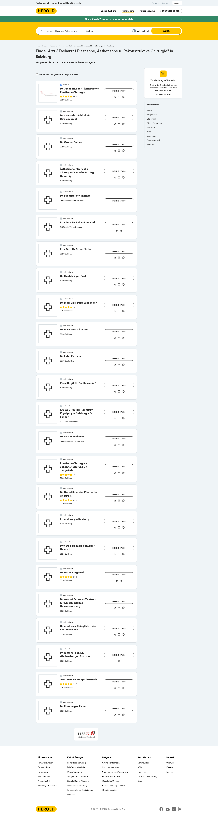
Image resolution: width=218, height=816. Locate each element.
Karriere (155, 3)
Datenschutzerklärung (147, 776)
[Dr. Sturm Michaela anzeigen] (47, 440)
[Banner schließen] (181, 19)
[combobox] (60, 30)
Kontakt (169, 772)
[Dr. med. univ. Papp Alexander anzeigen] (47, 307)
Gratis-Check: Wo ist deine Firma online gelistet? (109, 19)
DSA (140, 781)
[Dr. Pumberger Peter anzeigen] (47, 710)
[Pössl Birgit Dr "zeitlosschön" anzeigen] (47, 387)
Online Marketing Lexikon (113, 785)
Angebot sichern (163, 95)
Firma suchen (44, 767)
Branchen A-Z (44, 776)
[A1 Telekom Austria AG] (86, 734)
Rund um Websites (110, 767)
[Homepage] (46, 11)
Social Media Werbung (77, 785)
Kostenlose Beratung (76, 762)
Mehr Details (119, 91)
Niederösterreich (154, 123)
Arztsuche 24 (44, 781)
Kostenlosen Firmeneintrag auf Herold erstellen (59, 3)
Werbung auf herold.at (48, 785)
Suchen (166, 31)
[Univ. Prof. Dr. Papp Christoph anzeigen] (47, 683)
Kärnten (150, 144)
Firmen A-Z (43, 772)
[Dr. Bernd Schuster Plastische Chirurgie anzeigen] (47, 496)
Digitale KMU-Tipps (110, 781)
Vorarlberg (151, 136)
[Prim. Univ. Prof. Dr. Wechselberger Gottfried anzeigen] (47, 657)
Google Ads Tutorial (111, 776)
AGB (140, 767)
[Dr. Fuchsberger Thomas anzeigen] (47, 200)
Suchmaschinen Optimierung (80, 790)
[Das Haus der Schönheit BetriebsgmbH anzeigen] (47, 119)
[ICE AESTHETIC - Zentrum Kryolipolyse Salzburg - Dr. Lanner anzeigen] (47, 414)
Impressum (142, 772)
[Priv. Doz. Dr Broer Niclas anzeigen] (47, 253)
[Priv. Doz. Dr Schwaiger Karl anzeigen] (47, 226)
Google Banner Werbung (78, 781)
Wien (149, 110)
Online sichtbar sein (111, 762)
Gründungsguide (109, 790)
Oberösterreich (153, 140)
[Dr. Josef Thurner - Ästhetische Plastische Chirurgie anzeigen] (47, 93)
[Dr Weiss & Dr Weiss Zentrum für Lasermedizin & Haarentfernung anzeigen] (47, 603)
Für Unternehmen (171, 11)
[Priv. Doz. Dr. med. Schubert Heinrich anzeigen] (47, 550)
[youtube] (168, 809)
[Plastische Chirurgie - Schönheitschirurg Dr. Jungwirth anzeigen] (47, 468)
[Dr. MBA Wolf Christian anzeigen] (47, 333)
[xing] (180, 809)
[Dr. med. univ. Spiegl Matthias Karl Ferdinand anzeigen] (47, 630)
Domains (71, 794)
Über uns (165, 3)
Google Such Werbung (77, 776)
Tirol (149, 131)
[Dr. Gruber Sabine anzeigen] (47, 146)
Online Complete (74, 772)
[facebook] (161, 809)
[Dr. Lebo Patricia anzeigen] (47, 360)
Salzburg (151, 127)
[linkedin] (174, 809)
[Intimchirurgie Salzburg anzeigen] (47, 523)
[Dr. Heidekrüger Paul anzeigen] (47, 280)
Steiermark (151, 119)
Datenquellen (143, 762)
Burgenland (152, 114)
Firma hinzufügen (45, 762)
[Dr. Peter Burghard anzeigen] (47, 576)
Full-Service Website (76, 767)
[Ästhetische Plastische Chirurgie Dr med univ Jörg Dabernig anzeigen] (47, 173)
